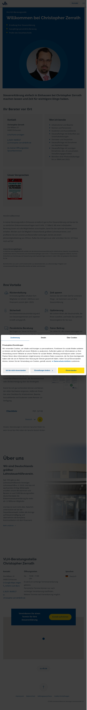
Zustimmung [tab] (15, 338)
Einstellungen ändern (42, 370)
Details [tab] (43, 338)
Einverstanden (71, 370)
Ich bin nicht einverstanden (16, 370)
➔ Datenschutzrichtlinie (61, 361)
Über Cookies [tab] (72, 338)
